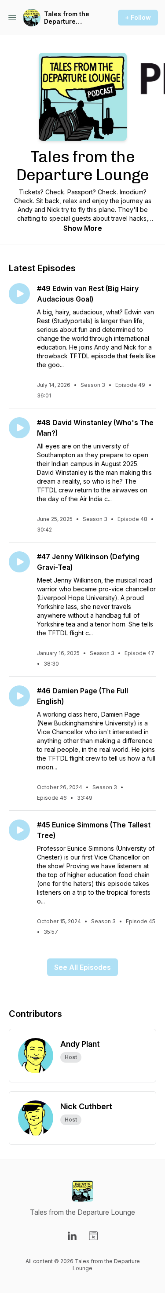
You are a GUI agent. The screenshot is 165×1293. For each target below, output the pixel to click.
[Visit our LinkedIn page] (72, 1235)
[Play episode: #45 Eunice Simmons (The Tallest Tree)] (19, 830)
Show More (82, 228)
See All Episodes (82, 967)
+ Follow (138, 17)
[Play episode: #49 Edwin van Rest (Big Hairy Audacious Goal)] (19, 293)
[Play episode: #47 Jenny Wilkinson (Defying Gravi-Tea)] (19, 561)
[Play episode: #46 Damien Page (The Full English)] (19, 696)
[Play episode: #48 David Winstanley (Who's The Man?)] (19, 427)
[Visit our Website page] (93, 1235)
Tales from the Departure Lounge (66, 17)
